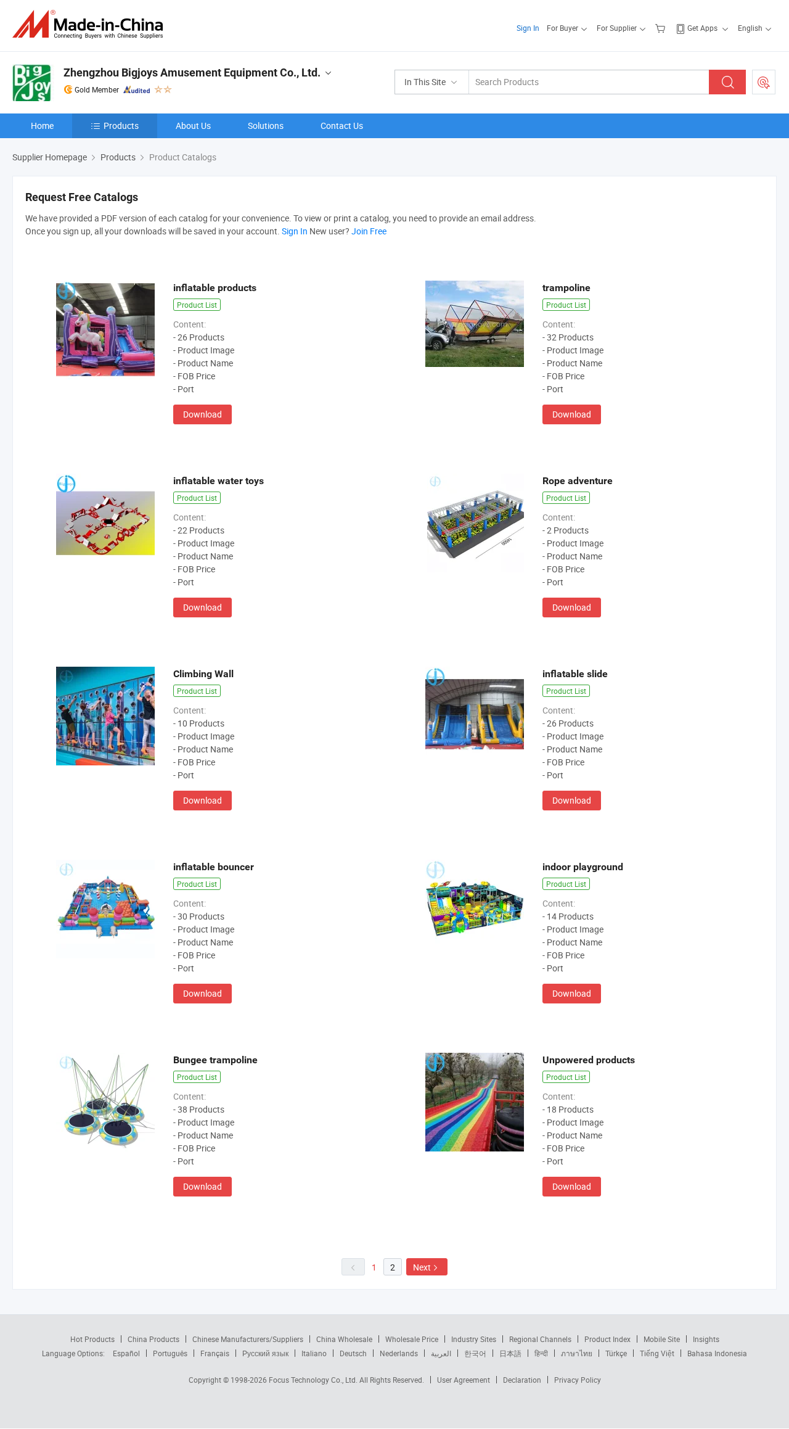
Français (214, 1353)
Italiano (314, 1353)
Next (422, 1267)
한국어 (475, 1353)
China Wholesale (344, 1339)
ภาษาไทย (576, 1353)
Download (202, 414)
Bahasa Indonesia (717, 1353)
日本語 (510, 1353)
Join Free (368, 231)
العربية (441, 1353)
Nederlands (399, 1353)
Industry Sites (473, 1339)
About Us (193, 125)
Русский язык (265, 1353)
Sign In (528, 28)
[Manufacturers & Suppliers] (91, 24)
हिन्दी (541, 1353)
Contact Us (342, 125)
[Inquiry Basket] (661, 28)
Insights (706, 1339)
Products (121, 125)
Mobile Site (662, 1339)
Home (42, 125)
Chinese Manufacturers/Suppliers (247, 1339)
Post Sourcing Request (763, 82)
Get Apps (702, 28)
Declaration (522, 1380)
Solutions (266, 125)
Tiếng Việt (657, 1353)
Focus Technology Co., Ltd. (314, 1380)
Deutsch (353, 1353)
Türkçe (616, 1353)
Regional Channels (540, 1339)
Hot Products (92, 1339)
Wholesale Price (411, 1339)
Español (126, 1353)
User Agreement (463, 1380)
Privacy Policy (577, 1380)
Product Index (607, 1339)
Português (170, 1353)
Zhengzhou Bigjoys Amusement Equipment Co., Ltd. (192, 72)
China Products (153, 1339)
